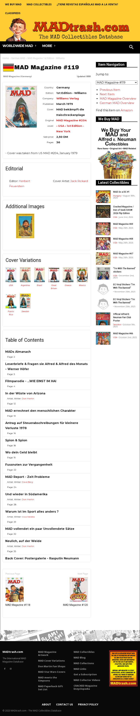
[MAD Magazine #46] (103, 338)
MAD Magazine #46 (123, 333)
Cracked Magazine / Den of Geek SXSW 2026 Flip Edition (123, 210)
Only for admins (15, 624)
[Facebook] (5, 669)
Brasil (39, 285)
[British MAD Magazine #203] (53, 281)
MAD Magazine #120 (75, 605)
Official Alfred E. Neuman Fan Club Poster (122, 317)
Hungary (117, 195)
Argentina (25, 285)
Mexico (82, 285)
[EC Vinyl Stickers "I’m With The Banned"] (103, 289)
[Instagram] (10, 669)
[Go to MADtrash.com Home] (70, 29)
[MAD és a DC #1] (103, 196)
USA (11, 285)
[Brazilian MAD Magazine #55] (39, 281)
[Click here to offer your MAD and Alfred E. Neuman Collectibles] (116, 177)
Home (6, 58)
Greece (68, 285)
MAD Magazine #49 (123, 224)
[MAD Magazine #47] (103, 258)
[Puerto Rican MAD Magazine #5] (10, 307)
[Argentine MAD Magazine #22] (25, 281)
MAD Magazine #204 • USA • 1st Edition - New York (71, 126)
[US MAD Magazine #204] (10, 281)
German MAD (18, 58)
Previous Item (110, 90)
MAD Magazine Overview (118, 98)
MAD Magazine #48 (123, 239)
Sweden (25, 311)
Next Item (107, 94)
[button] (131, 47)
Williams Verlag (67, 98)
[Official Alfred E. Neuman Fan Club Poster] (103, 318)
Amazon (127, 110)
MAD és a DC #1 (121, 192)
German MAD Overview (117, 103)
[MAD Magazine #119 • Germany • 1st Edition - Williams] (21, 107)
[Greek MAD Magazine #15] (68, 281)
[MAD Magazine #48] (103, 243)
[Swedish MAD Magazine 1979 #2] (25, 307)
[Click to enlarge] (25, 237)
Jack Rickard (79, 181)
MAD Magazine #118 (17, 605)
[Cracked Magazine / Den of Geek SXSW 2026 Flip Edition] (103, 211)
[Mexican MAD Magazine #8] (82, 281)
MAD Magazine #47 (123, 253)
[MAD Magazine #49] (103, 228)
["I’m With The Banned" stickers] (103, 273)
